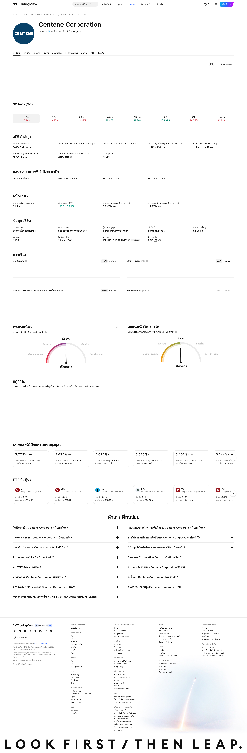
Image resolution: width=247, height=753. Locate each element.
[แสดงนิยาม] (33, 143)
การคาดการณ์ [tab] (71, 53)
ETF (72, 639)
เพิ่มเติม (160, 4)
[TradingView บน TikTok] (45, 631)
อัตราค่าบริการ (120, 631)
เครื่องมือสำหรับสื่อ (121, 689)
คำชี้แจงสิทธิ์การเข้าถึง (123, 721)
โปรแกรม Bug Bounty (123, 727)
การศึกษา (162, 653)
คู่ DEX (73, 650)
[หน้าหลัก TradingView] (25, 4)
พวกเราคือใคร (119, 674)
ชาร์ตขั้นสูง (206, 636)
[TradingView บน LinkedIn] (35, 631)
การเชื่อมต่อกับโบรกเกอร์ (212, 650)
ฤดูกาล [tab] (84, 53)
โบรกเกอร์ (145, 4)
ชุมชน (120, 4)
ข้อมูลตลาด (118, 633)
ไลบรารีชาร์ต (207, 631)
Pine (72, 653)
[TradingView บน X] (14, 631)
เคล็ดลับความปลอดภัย (123, 724)
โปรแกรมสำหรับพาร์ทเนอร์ (213, 653)
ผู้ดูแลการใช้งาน (165, 642)
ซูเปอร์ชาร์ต (75, 628)
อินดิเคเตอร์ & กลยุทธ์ (167, 664)
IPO (72, 683)
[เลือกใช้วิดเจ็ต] (211, 64)
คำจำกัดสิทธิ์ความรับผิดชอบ (125, 713)
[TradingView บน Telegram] (40, 631)
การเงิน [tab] (27, 53)
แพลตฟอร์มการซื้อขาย (211, 639)
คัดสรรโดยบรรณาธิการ (168, 656)
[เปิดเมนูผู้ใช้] (216, 4)
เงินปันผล (74, 680)
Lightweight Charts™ (210, 633)
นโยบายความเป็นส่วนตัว (124, 716)
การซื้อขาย (163, 650)
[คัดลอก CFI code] (159, 240)
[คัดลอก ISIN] (129, 240)
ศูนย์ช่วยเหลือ (119, 683)
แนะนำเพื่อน (164, 633)
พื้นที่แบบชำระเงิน (166, 672)
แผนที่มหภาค (76, 699)
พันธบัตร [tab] (101, 53)
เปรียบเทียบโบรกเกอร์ (122, 650)
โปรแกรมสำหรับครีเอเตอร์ (169, 636)
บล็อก (116, 680)
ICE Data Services (40, 643)
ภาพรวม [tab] (17, 53)
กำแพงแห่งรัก (164, 631)
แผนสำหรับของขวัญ (122, 636)
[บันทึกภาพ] (206, 64)
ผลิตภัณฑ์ (106, 4)
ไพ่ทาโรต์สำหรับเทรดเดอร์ (124, 699)
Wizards (162, 666)
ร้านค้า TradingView (122, 697)
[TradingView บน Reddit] (50, 631)
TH (209, 4)
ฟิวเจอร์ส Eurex (120, 664)
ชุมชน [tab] (46, 53)
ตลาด (132, 4)
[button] (113, 4)
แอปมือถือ (74, 710)
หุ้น (72, 636)
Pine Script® (76, 702)
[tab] (104, 261)
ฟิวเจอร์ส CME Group (122, 661)
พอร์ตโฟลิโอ (76, 691)
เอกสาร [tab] (36, 53)
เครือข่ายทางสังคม (166, 628)
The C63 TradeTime (122, 702)
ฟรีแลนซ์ (162, 669)
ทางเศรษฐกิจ (76, 674)
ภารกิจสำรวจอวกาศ (122, 677)
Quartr (44, 660)
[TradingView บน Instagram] (30, 631)
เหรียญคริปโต (76, 644)
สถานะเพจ (118, 730)
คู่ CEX (73, 647)
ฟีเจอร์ (116, 628)
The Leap (118, 653)
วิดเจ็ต (204, 628)
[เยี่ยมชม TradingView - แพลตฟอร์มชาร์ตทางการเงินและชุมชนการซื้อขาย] (23, 104)
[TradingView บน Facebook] (20, 631)
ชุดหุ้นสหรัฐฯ (119, 666)
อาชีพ (116, 686)
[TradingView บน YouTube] (25, 631)
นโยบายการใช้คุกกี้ (121, 719)
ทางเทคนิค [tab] (57, 53)
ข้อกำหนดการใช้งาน (122, 710)
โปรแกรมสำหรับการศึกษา (212, 656)
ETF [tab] (92, 53)
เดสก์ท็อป (74, 713)
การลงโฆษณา (208, 647)
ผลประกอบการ (76, 677)
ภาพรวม (117, 644)
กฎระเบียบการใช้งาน (167, 639)
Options (74, 697)
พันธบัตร (74, 641)
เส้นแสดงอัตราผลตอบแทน (81, 694)
